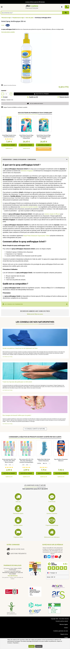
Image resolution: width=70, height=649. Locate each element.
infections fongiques (27, 171)
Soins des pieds (29, 17)
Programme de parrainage (52, 525)
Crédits (66, 637)
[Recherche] (65, 12)
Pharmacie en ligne (6, 17)
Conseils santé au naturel (35, 429)
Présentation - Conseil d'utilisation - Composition (19, 159)
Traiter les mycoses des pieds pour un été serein (17, 382)
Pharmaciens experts (18, 513)
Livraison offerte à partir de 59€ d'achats (35, 2)
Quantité (3, 90)
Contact (66, 627)
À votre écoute (51, 501)
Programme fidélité (18, 537)
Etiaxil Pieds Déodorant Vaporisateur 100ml (36, 236)
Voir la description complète (8, 32)
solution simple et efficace (52, 214)
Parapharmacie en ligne (18, 17)
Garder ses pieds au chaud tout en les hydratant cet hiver (20, 348)
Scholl (2, 25)
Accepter (31, 646)
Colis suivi (18, 501)
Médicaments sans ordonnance (52, 537)
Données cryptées (18, 525)
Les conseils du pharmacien (14, 304)
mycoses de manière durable (29, 207)
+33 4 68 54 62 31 (13, 575)
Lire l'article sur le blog (7, 356)
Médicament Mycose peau (35, 314)
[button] (2, 7)
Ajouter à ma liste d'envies (10, 85)
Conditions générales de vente (60, 631)
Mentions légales (64, 624)
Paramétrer (38, 646)
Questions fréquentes (52, 513)
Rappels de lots (64, 634)
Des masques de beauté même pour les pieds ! (17, 415)
